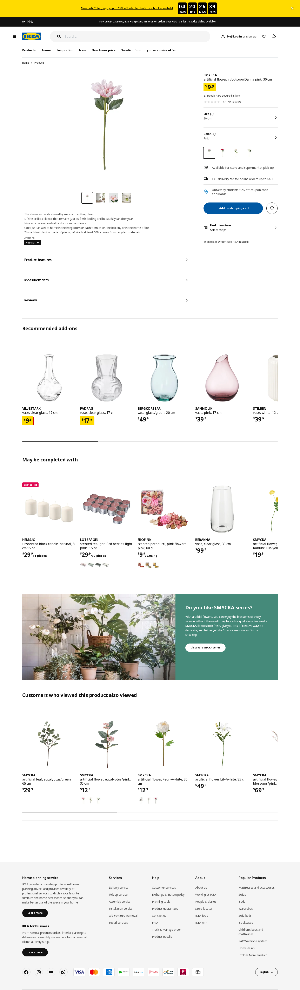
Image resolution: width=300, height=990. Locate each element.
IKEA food (201, 915)
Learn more (35, 913)
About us (201, 887)
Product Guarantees (165, 908)
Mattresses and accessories (256, 887)
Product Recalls (162, 937)
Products (39, 62)
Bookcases (246, 922)
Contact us (159, 915)
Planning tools (161, 901)
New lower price (103, 50)
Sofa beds (245, 915)
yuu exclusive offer (161, 50)
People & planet (205, 901)
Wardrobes (246, 908)
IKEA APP (201, 922)
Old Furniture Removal (123, 915)
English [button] (264, 972)
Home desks (247, 948)
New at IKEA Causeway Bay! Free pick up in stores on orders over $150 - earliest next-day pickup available (157, 21)
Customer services (164, 887)
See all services (118, 922)
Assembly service (120, 901)
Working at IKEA (205, 894)
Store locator (203, 908)
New (82, 50)
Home (25, 62)
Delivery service (118, 887)
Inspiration (65, 50)
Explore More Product (253, 955)
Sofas (242, 894)
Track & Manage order (166, 929)
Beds (242, 901)
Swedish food (131, 50)
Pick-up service (118, 894)
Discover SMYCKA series (205, 647)
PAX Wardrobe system (253, 941)
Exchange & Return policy (168, 894)
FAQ (155, 922)
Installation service (121, 908)
